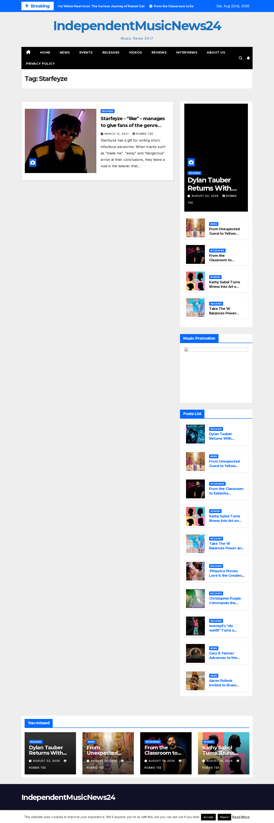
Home (45, 52)
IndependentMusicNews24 (137, 25)
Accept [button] (208, 817)
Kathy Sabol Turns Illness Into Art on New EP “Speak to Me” (224, 288)
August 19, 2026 (162, 760)
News (65, 52)
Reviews (159, 52)
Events (86, 52)
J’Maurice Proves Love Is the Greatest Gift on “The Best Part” (226, 577)
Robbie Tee (144, 133)
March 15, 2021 (117, 133)
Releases (111, 52)
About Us (216, 52)
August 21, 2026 (104, 760)
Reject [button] (224, 817)
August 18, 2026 (220, 760)
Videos (135, 52)
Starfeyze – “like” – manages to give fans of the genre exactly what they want (133, 125)
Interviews (186, 52)
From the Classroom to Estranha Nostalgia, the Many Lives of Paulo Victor (226, 495)
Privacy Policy (40, 64)
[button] (240, 58)
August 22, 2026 (205, 195)
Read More (241, 817)
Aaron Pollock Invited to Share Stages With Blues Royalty (224, 687)
